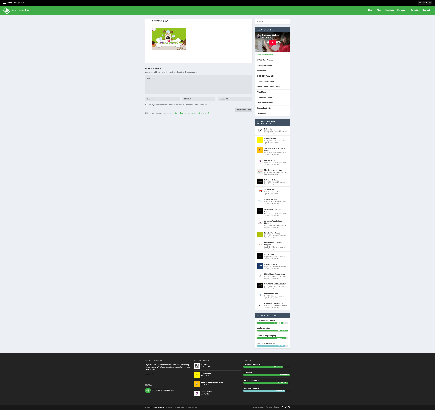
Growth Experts (270, 264)
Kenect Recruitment (265, 81)
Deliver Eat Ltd (270, 160)
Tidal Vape (261, 92)
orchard (276, 133)
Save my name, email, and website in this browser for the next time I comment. (177, 105)
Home (370, 10)
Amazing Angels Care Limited (273, 222)
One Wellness (270, 254)
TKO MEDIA (269, 190)
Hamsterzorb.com (265, 103)
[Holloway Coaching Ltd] (260, 305)
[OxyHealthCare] (260, 201)
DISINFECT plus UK (265, 76)
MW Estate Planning (265, 60)
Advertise (415, 10)
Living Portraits (264, 108)
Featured (401, 10)
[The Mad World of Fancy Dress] (260, 150)
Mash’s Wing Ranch (24, 3)
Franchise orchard (265, 55)
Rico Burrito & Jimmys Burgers (273, 244)
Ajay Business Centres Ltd (268, 320)
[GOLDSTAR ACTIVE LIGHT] (260, 285)
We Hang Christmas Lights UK (275, 210)
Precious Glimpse (264, 97)
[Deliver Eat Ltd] (260, 162)
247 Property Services (266, 343)
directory (261, 407)
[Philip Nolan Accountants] (260, 275)
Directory (389, 10)
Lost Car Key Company (266, 336)
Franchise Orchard (265, 65)
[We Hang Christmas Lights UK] (260, 211)
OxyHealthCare (270, 199)
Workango (261, 113)
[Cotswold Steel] (260, 140)
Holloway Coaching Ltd (274, 303)
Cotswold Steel (270, 139)
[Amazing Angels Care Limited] (260, 222)
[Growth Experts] (260, 266)
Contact (426, 10)
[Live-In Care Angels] (260, 234)
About (379, 10)
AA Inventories (263, 328)
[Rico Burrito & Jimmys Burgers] (260, 244)
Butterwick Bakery (272, 180)
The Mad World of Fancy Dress (274, 149)
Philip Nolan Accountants (274, 274)
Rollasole (268, 129)
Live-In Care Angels (272, 233)
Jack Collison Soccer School (268, 87)
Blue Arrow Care (271, 294)
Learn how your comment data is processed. (192, 113)
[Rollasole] (260, 130)
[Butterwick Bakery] (260, 181)
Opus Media (262, 71)
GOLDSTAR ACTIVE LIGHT (275, 284)
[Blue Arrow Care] (260, 295)
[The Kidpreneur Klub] (260, 171)
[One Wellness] (260, 256)
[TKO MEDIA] (260, 191)
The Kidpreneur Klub (273, 170)
